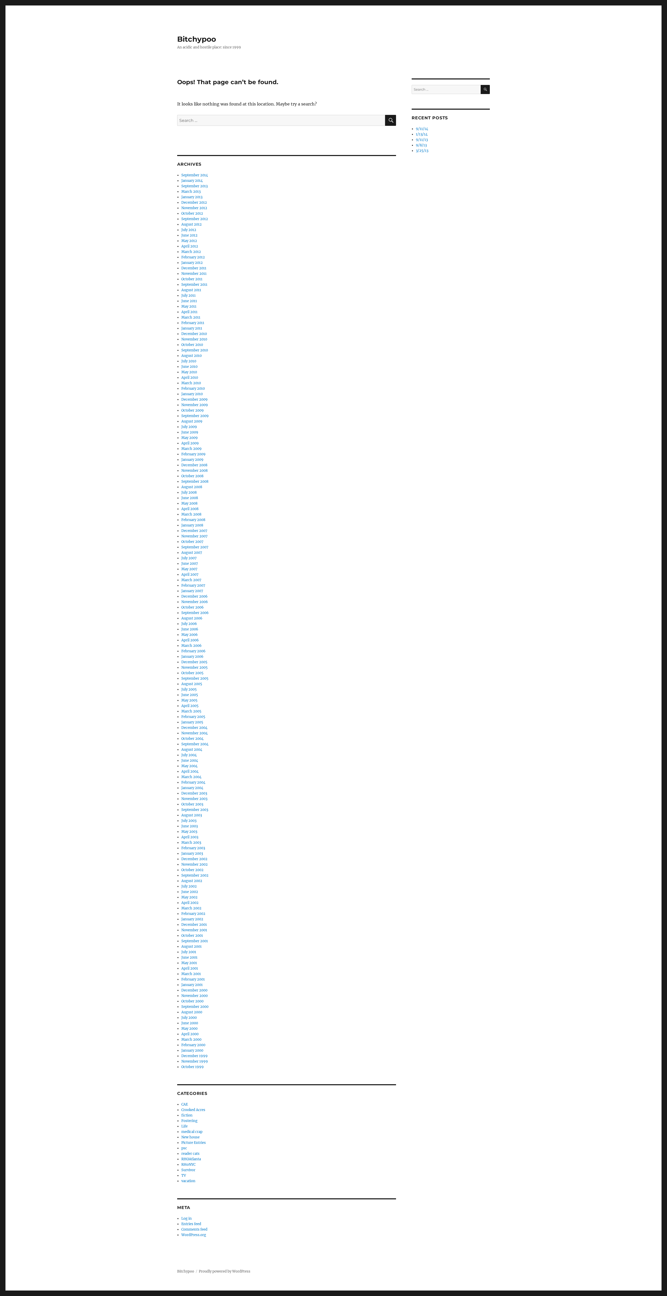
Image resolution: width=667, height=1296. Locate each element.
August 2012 (191, 224)
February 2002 (193, 913)
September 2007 (194, 547)
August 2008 (191, 487)
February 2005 (193, 717)
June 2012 (189, 235)
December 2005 (194, 662)
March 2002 (191, 908)
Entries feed (191, 1224)
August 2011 (191, 290)
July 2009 (189, 427)
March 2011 (190, 317)
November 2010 (194, 339)
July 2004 (189, 755)
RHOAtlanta (191, 1159)
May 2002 (189, 897)
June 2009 (189, 432)
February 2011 (192, 323)
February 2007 (193, 585)
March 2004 (191, 777)
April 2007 (190, 574)
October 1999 (192, 1067)
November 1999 (194, 1061)
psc (184, 1148)
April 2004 (190, 771)
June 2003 (189, 826)
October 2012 (192, 213)
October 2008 (192, 476)
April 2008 (190, 509)
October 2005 (192, 673)
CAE (184, 1104)
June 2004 (189, 760)
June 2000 (189, 1023)
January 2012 (192, 263)
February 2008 (193, 520)
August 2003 (191, 815)
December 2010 (194, 334)
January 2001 (192, 985)
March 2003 (191, 842)
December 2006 (194, 596)
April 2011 (189, 312)
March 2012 (191, 252)
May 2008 (189, 503)
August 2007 (191, 552)
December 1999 (194, 1056)
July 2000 (189, 1017)
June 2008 (189, 498)
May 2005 (189, 700)
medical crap (191, 1132)
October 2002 (192, 870)
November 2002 (194, 864)
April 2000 (190, 1034)
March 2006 (191, 645)
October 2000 (192, 1001)
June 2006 (189, 629)
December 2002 (194, 859)
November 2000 (194, 996)
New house (190, 1137)
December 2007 (194, 531)
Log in (186, 1218)
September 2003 (194, 810)
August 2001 (191, 946)
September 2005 (194, 678)
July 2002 (189, 886)
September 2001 (194, 941)
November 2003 (194, 799)
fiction (187, 1115)
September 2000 (194, 1006)
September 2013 (194, 186)
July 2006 (189, 624)
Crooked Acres (193, 1110)
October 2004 (192, 738)
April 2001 (189, 968)
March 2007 (191, 580)
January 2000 (192, 1050)
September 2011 (194, 284)
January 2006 (192, 656)
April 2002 (190, 903)
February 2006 (193, 651)
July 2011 (188, 295)
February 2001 (193, 979)
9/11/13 (422, 140)
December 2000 (194, 990)
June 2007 (189, 563)
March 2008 (191, 514)
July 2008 (189, 492)
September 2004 (194, 744)
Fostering (189, 1121)
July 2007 (189, 558)
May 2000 (189, 1028)
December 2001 (194, 924)
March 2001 (191, 974)
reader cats (190, 1153)
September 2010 (194, 350)
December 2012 (194, 202)
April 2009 (190, 443)
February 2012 (193, 257)
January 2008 (192, 525)
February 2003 (193, 848)
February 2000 (193, 1045)
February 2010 (193, 388)
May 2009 (189, 438)
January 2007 (192, 591)
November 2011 (194, 273)
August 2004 (191, 749)
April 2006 (190, 640)
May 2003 (189, 831)
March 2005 (191, 711)
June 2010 (189, 366)
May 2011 (188, 306)
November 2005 (194, 667)
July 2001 (188, 952)
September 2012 (194, 219)
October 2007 (192, 542)
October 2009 (192, 410)
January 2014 (192, 180)
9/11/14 (422, 129)
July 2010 (188, 361)
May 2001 (189, 963)
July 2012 (188, 230)
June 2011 (189, 301)
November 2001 (194, 930)
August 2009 (191, 421)
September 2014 (194, 175)
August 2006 (191, 618)
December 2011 (193, 268)
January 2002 (192, 919)
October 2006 (192, 607)
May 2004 (189, 766)
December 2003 (194, 793)
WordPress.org (193, 1235)
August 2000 (191, 1012)
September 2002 (194, 875)
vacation (188, 1181)
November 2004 (194, 733)
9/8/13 (421, 145)
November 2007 (194, 536)
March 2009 (191, 449)
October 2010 (192, 345)
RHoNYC (188, 1164)
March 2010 (191, 383)
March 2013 (191, 191)
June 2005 (189, 695)
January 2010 (192, 394)
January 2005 (192, 722)
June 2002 (189, 892)
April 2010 (189, 377)
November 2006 (194, 602)
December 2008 (194, 465)
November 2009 (194, 405)
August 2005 (191, 684)
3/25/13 (422, 150)
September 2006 (195, 613)
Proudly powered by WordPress (224, 1271)
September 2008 (194, 481)
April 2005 (190, 706)
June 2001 (189, 957)
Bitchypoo (196, 39)
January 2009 (192, 459)
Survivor (188, 1170)
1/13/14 (422, 134)
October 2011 (191, 279)
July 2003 (188, 820)
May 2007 (189, 569)
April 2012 (189, 246)
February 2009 (193, 454)
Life (184, 1126)
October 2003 (192, 804)
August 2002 (191, 881)
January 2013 (191, 197)
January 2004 (192, 788)
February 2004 (193, 782)
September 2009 (195, 416)
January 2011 (191, 328)
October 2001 (192, 935)
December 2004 (194, 727)
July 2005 (189, 689)
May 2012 (189, 241)
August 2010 (191, 356)
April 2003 (189, 837)
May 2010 (189, 372)
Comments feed (194, 1229)
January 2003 (192, 853)
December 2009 (194, 399)
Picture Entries (193, 1142)
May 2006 (189, 635)
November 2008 (194, 470)
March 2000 (191, 1039)
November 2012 (194, 208)
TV (183, 1175)
